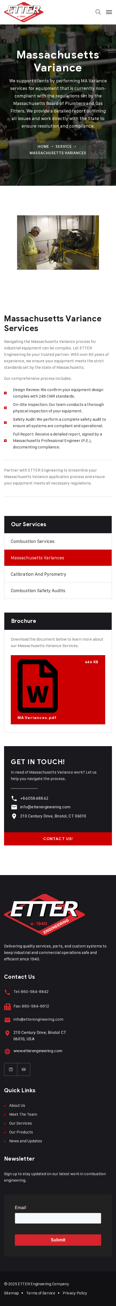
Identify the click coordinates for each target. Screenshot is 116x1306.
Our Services (20, 1123)
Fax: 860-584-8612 (31, 1006)
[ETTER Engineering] (23, 12)
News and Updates (25, 1140)
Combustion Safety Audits (38, 590)
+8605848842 (34, 798)
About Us (17, 1105)
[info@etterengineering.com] (14, 807)
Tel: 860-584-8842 (31, 991)
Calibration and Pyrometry (38, 574)
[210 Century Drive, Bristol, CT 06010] (14, 816)
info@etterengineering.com (45, 807)
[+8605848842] (14, 798)
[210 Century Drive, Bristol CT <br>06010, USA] (7, 1033)
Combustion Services (32, 541)
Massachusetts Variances (37, 557)
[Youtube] (23, 1069)
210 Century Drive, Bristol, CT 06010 (53, 816)
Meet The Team (23, 1114)
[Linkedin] (10, 1069)
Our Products (21, 1132)
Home (43, 146)
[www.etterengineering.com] (7, 1051)
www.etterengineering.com (37, 1050)
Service (63, 146)
